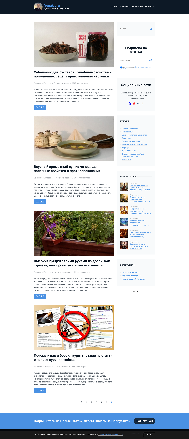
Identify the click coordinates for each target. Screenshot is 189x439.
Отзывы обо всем (130, 129)
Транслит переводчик (131, 276)
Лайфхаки (126, 159)
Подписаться (144, 421)
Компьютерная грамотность (134, 144)
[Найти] (151, 29)
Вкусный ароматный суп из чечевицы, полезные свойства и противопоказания (67, 169)
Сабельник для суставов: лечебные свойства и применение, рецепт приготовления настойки (73, 74)
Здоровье (126, 138)
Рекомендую (127, 132)
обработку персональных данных (135, 68)
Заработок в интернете (132, 141)
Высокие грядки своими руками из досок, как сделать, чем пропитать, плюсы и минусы (72, 263)
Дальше (40, 107)
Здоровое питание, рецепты (134, 135)
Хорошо (149, 435)
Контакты (124, 7)
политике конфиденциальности (110, 434)
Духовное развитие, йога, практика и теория (133, 155)
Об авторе (149, 7)
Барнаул (125, 148)
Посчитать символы (131, 273)
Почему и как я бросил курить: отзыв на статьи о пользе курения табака (73, 358)
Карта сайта (137, 7)
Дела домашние (129, 151)
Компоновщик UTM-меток (133, 279)
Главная (114, 7)
